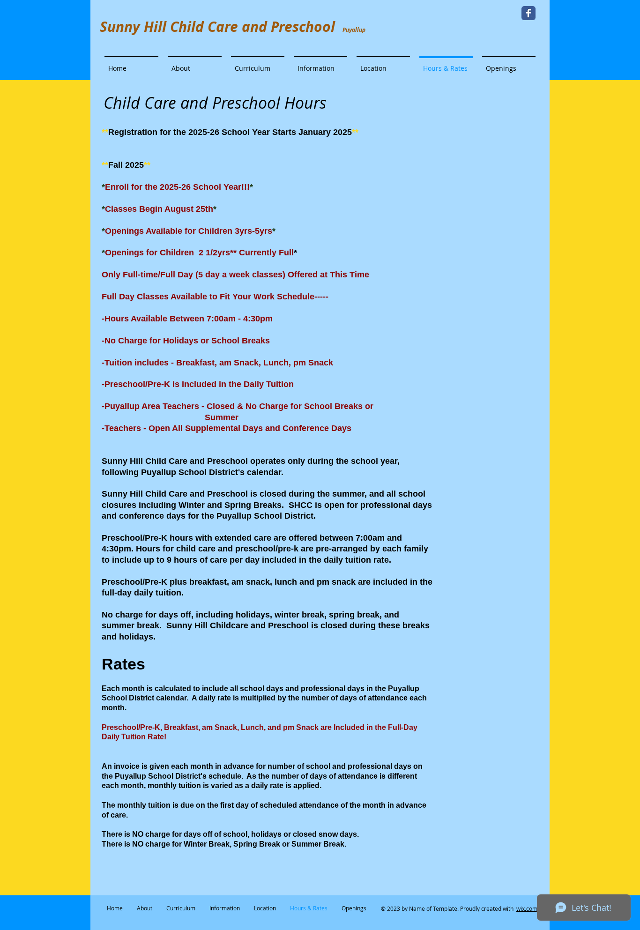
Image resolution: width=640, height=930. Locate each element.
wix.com (526, 908)
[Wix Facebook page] (528, 13)
